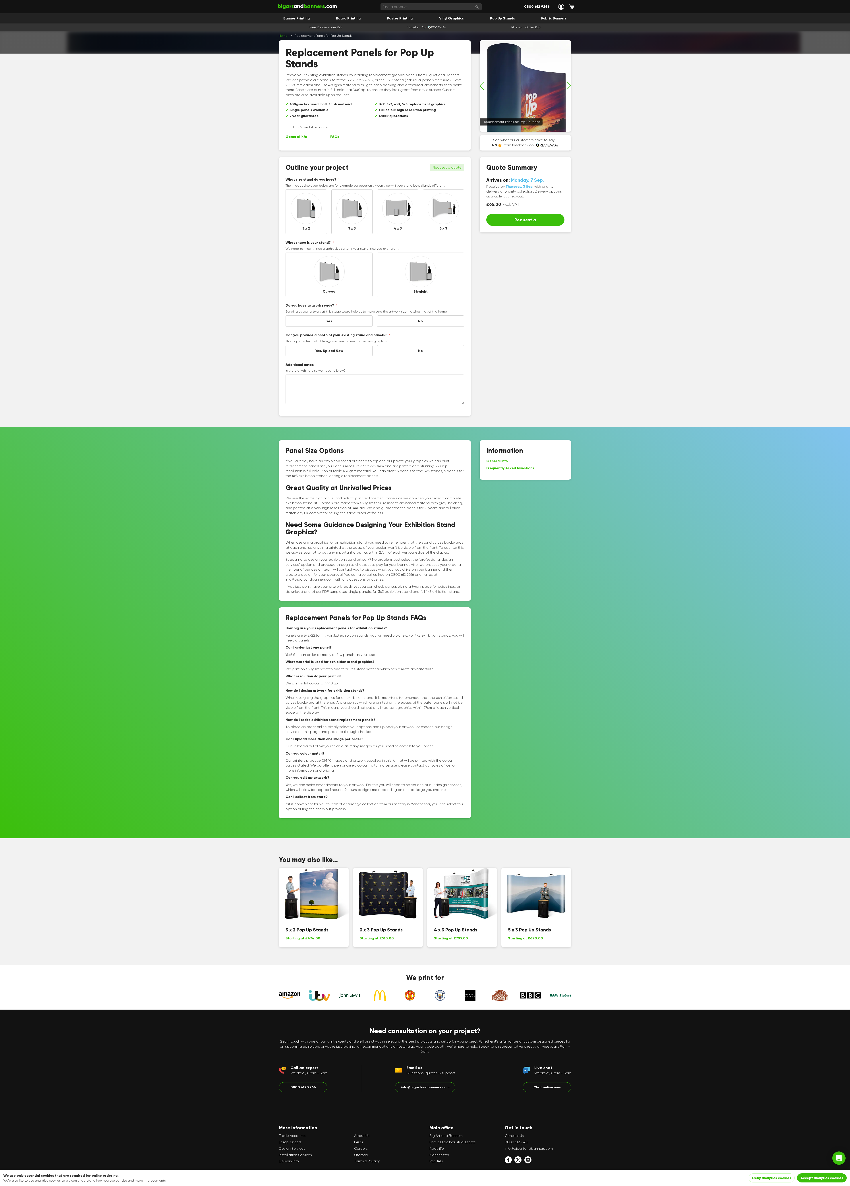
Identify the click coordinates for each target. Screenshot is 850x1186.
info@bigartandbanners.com (425, 1087)
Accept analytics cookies (821, 1178)
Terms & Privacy (367, 1161)
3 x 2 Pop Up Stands (307, 930)
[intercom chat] (839, 1158)
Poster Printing (400, 18)
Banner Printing (296, 18)
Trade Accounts (292, 1136)
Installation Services (295, 1155)
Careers (361, 1148)
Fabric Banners (554, 18)
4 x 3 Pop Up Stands (455, 930)
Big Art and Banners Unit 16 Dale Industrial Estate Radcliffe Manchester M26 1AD (452, 1148)
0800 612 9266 (537, 6)
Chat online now (547, 1087)
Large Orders (290, 1142)
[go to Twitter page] (518, 1159)
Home (283, 35)
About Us (361, 1136)
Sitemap (361, 1155)
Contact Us (514, 1136)
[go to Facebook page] (508, 1159)
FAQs (334, 137)
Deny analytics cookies (771, 1178)
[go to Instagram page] (527, 1159)
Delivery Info (289, 1161)
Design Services (292, 1148)
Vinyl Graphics (451, 18)
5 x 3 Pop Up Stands (529, 930)
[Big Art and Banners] (306, 6)
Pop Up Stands (502, 18)
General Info (296, 137)
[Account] (561, 6)
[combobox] (431, 6)
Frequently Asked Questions (510, 468)
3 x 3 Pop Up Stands (381, 930)
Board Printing (348, 18)
